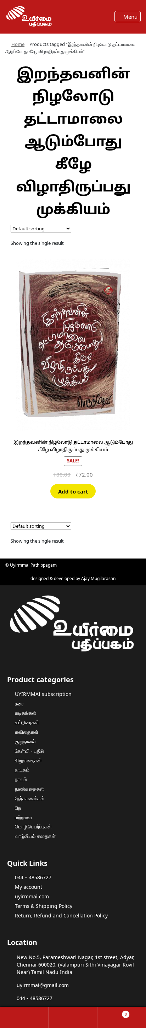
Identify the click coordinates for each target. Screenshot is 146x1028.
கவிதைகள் (26, 731)
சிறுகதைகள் (28, 760)
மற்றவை (23, 817)
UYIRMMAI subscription (43, 694)
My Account (24, 1017)
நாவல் (21, 779)
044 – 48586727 (33, 877)
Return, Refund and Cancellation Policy (61, 915)
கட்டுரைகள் (27, 722)
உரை (19, 703)
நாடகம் (22, 769)
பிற (18, 807)
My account (28, 887)
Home (17, 44)
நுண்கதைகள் (29, 788)
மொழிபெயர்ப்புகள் (33, 826)
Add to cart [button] (73, 491)
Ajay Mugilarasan (98, 578)
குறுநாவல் (25, 741)
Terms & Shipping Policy (43, 906)
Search (73, 1017)
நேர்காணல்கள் (30, 798)
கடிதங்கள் (25, 712)
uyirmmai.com (32, 896)
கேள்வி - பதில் (29, 751)
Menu (129, 16)
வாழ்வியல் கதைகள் (35, 836)
